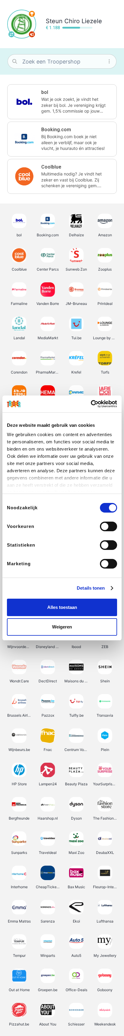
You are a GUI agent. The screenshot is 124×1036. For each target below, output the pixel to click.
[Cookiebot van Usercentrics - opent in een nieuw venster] (90, 404)
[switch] (108, 526)
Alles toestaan (62, 607)
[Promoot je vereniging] (32, 34)
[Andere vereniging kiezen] (11, 34)
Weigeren (62, 626)
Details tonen (91, 588)
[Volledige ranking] (32, 14)
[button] (62, 101)
